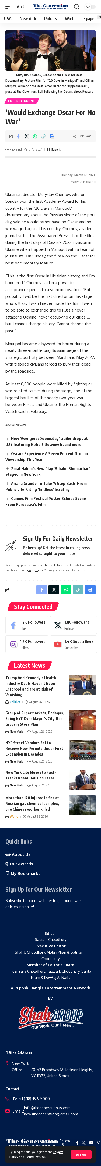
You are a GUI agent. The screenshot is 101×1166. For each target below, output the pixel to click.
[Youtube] (73, 644)
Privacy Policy (34, 570)
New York (16, 731)
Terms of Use (35, 1156)
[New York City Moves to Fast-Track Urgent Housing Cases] (82, 780)
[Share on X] (26, 136)
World (14, 816)
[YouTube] (91, 1142)
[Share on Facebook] (18, 136)
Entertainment (21, 101)
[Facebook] (26, 625)
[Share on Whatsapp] (35, 136)
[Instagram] (26, 644)
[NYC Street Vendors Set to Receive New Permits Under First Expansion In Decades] (82, 750)
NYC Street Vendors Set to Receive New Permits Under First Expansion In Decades (34, 748)
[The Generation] (51, 6)
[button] (81, 1154)
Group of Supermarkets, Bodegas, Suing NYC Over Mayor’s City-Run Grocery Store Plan (34, 719)
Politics (15, 702)
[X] (73, 625)
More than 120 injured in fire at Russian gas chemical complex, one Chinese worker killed (32, 803)
